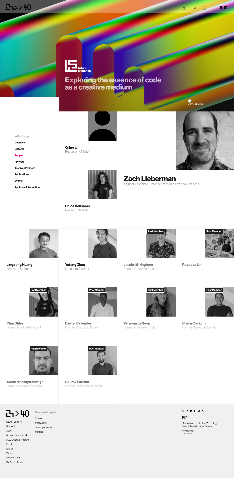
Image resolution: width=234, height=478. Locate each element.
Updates (19, 148)
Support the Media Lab (17, 435)
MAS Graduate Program (17, 439)
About (9, 430)
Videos (9, 453)
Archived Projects (25, 168)
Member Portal (13, 457)
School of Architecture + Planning (197, 426)
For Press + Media (14, 462)
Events (19, 180)
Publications (22, 174)
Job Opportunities (43, 427)
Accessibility (188, 430)
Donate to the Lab (190, 433)
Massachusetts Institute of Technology (199, 423)
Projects (19, 161)
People (19, 155)
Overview (20, 142)
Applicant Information (27, 187)
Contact (39, 431)
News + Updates (14, 421)
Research (10, 426)
